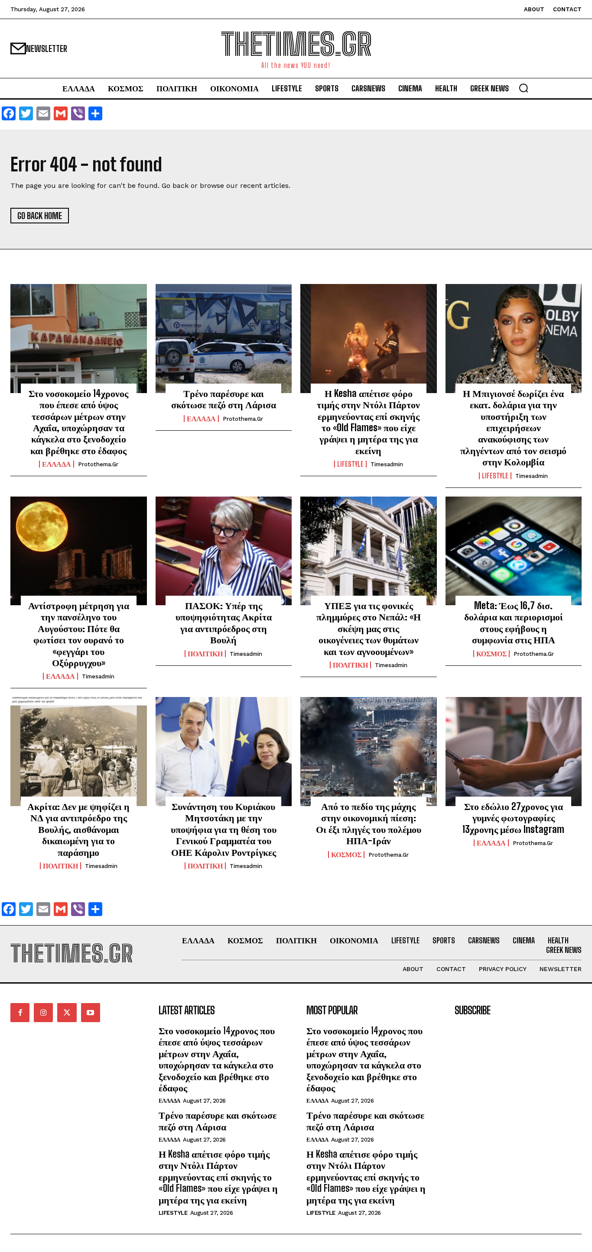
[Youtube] (90, 1012)
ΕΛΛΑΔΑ (56, 464)
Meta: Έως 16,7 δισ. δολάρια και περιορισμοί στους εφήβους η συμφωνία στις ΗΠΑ (513, 622)
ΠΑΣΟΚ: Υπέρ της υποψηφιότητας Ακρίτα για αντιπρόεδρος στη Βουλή (224, 622)
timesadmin (387, 464)
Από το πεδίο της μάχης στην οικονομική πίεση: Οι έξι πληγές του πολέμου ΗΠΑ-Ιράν (368, 823)
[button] (523, 87)
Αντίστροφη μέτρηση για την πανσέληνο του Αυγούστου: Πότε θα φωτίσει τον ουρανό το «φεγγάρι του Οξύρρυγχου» (78, 634)
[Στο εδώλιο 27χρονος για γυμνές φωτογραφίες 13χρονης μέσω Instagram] (514, 751)
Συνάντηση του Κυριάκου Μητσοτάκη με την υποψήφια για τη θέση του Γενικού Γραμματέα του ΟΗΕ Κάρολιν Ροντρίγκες (223, 829)
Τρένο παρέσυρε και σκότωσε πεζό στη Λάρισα (223, 398)
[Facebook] (19, 1012)
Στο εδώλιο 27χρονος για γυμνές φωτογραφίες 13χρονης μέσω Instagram (513, 817)
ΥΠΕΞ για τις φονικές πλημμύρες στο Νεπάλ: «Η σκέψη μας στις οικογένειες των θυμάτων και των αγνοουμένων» (368, 628)
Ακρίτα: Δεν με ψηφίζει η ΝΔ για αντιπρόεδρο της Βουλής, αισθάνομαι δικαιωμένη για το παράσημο (78, 829)
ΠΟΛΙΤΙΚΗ (205, 653)
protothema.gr (98, 464)
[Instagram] (43, 1012)
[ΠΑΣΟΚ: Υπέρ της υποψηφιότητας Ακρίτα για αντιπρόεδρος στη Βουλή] (224, 551)
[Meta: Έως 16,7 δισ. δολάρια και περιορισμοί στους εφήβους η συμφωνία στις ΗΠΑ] (514, 551)
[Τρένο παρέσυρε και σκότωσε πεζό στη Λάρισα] (224, 338)
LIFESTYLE (350, 464)
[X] (66, 1012)
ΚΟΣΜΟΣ (491, 653)
